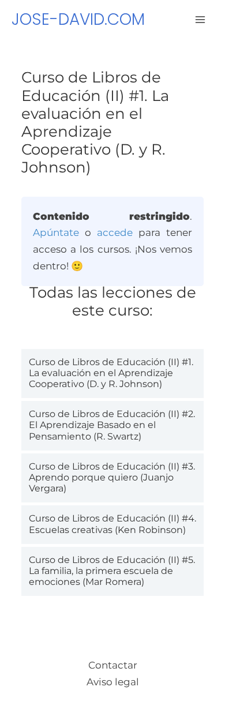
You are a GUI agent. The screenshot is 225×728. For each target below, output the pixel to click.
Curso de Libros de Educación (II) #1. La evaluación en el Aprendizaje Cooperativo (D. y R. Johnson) (111, 373)
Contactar (112, 665)
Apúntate (56, 232)
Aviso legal (113, 682)
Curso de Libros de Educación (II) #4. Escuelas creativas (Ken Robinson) (112, 524)
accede (115, 232)
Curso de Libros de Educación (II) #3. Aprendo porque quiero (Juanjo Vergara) (112, 477)
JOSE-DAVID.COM (78, 19)
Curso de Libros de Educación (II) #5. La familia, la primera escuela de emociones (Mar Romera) (112, 570)
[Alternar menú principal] (200, 19)
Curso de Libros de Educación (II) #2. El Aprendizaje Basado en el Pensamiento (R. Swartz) (112, 424)
